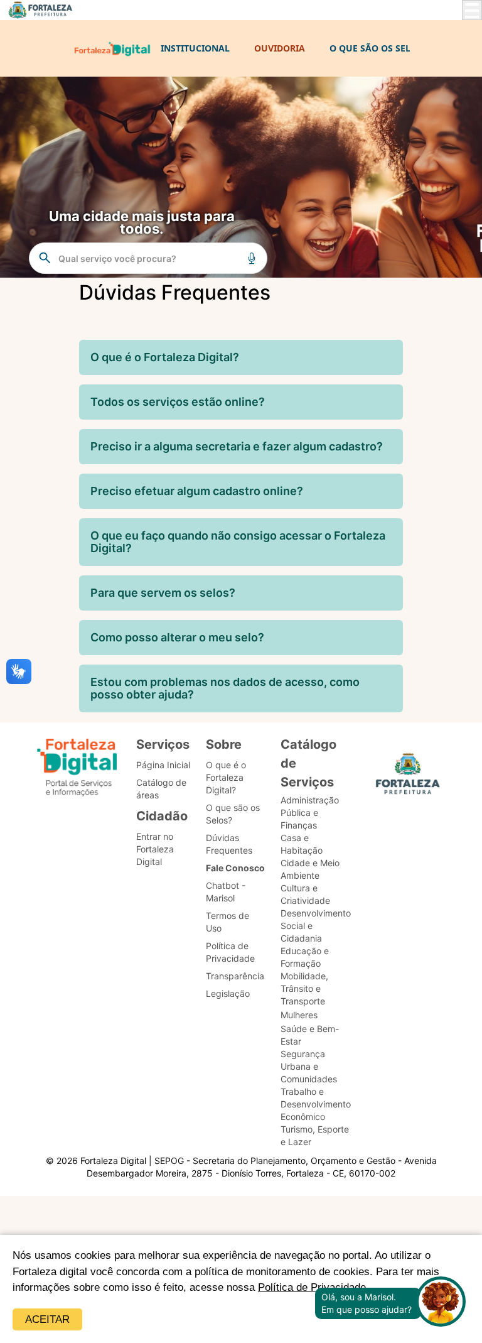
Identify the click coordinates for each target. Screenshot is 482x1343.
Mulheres (299, 1014)
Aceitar (47, 1319)
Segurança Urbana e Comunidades (309, 1066)
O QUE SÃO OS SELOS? (378, 48)
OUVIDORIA (279, 48)
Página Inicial (163, 764)
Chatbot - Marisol (225, 891)
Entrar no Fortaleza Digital (155, 849)
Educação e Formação (305, 957)
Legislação (228, 993)
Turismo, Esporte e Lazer (315, 1135)
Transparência (235, 976)
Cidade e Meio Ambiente (310, 869)
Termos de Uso (227, 921)
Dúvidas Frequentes (229, 844)
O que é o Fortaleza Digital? (226, 777)
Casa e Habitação (302, 844)
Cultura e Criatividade (305, 894)
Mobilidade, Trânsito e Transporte (304, 988)
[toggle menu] (472, 10)
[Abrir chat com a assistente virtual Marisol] (440, 1303)
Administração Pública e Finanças (310, 812)
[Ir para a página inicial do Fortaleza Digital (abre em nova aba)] (77, 769)
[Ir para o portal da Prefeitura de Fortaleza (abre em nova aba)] (408, 777)
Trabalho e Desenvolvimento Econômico (316, 1104)
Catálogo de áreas (161, 788)
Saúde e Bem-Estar (310, 1035)
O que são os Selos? (233, 813)
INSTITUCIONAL (195, 48)
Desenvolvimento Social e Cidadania (316, 925)
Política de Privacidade (230, 952)
